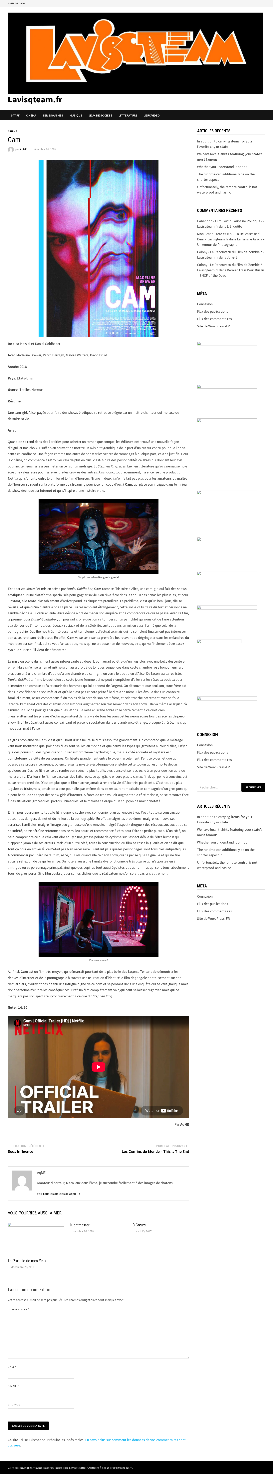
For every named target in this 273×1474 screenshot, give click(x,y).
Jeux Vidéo (152, 115)
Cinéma (31, 115)
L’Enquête (234, 226)
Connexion (205, 304)
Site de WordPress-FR (213, 326)
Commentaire (18, 1309)
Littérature (128, 115)
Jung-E (232, 257)
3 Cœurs (139, 1225)
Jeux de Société (100, 115)
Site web (14, 1405)
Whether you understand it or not (222, 166)
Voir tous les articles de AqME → (58, 1194)
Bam (129, 1468)
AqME (23, 149)
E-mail (13, 1386)
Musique (76, 115)
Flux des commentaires (214, 318)
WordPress (114, 1468)
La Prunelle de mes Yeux (27, 1260)
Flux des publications (212, 311)
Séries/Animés (53, 115)
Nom (12, 1367)
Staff (15, 115)
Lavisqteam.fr (35, 99)
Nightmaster (80, 1225)
